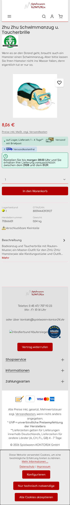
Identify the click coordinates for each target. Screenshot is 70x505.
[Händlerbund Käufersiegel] (28, 332)
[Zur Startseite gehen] (35, 5)
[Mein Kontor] (52, 16)
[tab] (34, 249)
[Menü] (9, 16)
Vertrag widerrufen (35, 347)
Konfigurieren (36, 474)
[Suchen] (44, 16)
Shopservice (16, 359)
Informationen (17, 370)
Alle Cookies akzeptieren (36, 497)
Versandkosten (25, 414)
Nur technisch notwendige (36, 485)
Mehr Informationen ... (35, 461)
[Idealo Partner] (54, 331)
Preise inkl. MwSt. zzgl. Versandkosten (24, 131)
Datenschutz (27, 466)
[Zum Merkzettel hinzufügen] (59, 83)
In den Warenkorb (35, 191)
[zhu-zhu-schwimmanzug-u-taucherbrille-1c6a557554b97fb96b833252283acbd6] (35, 96)
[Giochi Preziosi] (35, 41)
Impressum (43, 466)
